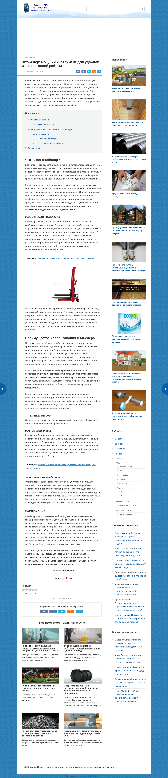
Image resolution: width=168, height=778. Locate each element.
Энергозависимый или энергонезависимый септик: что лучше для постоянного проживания (81, 689)
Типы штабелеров (41, 134)
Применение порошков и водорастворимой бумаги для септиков (126, 339)
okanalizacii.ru (95, 776)
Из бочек (120, 471)
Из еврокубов (122, 475)
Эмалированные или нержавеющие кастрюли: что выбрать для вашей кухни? (130, 606)
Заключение (34, 148)
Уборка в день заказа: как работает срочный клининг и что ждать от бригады (82, 648)
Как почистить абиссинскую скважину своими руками (128, 552)
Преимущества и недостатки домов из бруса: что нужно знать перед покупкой (128, 231)
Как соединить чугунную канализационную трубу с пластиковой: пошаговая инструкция (129, 268)
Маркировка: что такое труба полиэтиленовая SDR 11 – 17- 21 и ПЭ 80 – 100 (129, 159)
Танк (120, 491)
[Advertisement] (84, 39)
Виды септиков (122, 463)
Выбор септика (122, 501)
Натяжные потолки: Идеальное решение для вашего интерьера (130, 618)
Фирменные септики (125, 488)
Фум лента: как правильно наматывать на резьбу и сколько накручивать (127, 416)
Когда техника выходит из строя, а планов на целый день (130, 575)
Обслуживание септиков (127, 505)
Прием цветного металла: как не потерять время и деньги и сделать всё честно (39, 733)
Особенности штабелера (44, 124)
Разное (118, 454)
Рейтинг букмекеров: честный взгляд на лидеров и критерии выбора (38, 688)
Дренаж (119, 444)
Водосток (119, 439)
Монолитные (122, 483)
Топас (120, 495)
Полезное (120, 449)
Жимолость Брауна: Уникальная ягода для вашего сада (130, 564)
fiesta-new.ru (81, 776)
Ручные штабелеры (48, 139)
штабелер (30, 101)
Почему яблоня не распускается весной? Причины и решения (126, 591)
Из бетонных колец (124, 466)
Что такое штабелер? (39, 120)
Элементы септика (124, 515)
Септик (118, 458)
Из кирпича (121, 479)
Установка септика (124, 510)
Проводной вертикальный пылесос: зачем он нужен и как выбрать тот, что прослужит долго (40, 648)
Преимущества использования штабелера (50, 129)
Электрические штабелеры (51, 143)
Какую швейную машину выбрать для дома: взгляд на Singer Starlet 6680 (82, 733)
